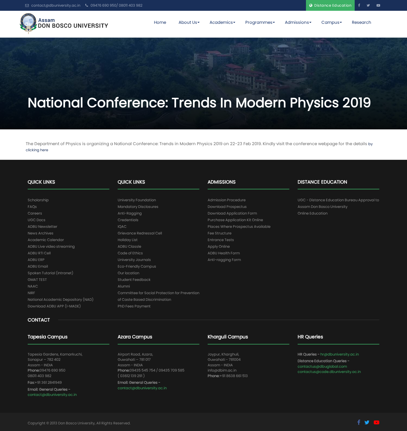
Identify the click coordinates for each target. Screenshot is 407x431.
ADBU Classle (129, 246)
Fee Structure (219, 233)
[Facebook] (359, 5)
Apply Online (219, 246)
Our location (128, 273)
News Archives (40, 233)
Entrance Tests (221, 239)
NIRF (31, 293)
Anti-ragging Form (224, 259)
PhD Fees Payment (134, 306)
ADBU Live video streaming (51, 246)
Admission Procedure (227, 200)
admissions (297, 22)
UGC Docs (36, 220)
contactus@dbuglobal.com (322, 366)
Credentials (128, 220)
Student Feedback (134, 279)
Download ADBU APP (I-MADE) (54, 306)
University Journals (134, 259)
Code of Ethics (130, 253)
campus (330, 22)
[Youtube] (378, 5)
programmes (258, 22)
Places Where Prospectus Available (239, 226)
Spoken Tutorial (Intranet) (50, 273)
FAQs (32, 206)
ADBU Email (38, 266)
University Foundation (137, 200)
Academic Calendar (46, 239)
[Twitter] (368, 5)
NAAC (33, 286)
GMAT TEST (37, 279)
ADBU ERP (36, 259)
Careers (35, 213)
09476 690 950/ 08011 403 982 (116, 5)
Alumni (124, 286)
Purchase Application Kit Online (235, 220)
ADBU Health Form (224, 253)
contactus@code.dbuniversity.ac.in (329, 371)
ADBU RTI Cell (39, 253)
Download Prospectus (227, 206)
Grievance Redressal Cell (140, 233)
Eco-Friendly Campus (137, 266)
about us (188, 22)
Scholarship (38, 200)
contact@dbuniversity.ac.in (52, 394)
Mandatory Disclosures (138, 206)
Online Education (313, 213)
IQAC (122, 226)
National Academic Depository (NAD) (61, 299)
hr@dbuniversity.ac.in (339, 354)
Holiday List (128, 239)
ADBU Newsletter (42, 226)
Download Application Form (232, 213)
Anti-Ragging (130, 213)
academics (221, 22)
